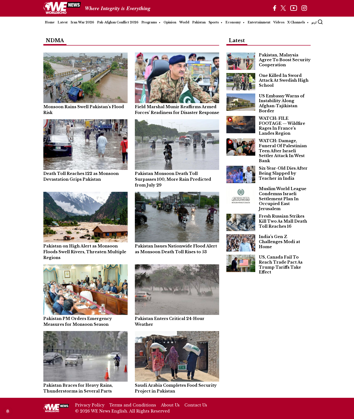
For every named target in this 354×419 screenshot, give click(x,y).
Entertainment (259, 22)
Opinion (170, 22)
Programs (149, 22)
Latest (63, 22)
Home (50, 22)
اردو (314, 22)
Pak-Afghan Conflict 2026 (117, 22)
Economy (233, 22)
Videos (278, 22)
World (184, 22)
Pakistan (199, 22)
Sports (214, 22)
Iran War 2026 (82, 22)
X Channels (296, 22)
